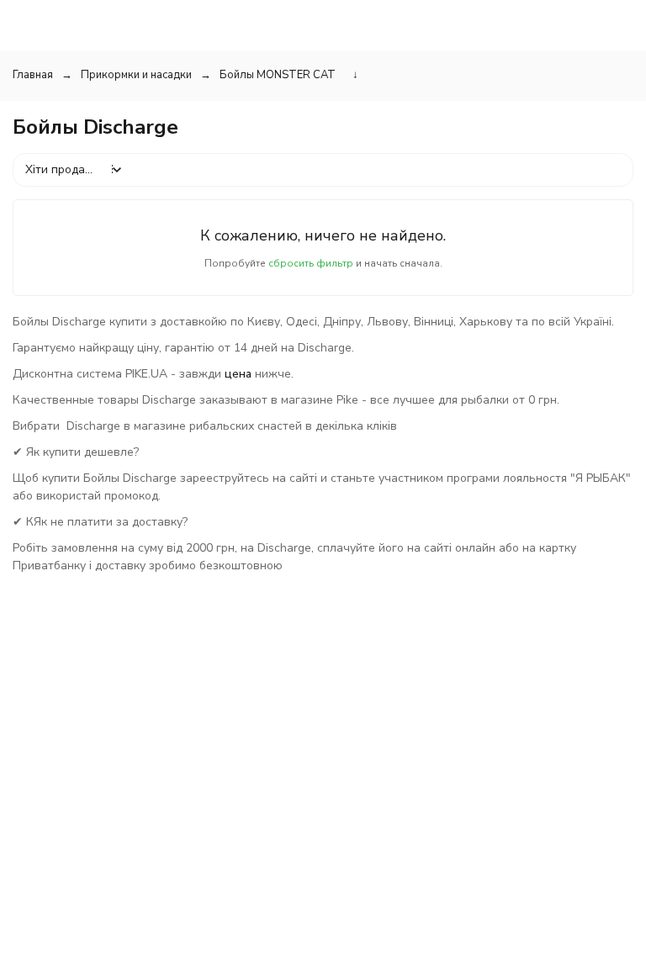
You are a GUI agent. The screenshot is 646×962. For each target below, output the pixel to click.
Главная (33, 74)
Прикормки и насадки (136, 74)
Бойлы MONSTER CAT (278, 74)
